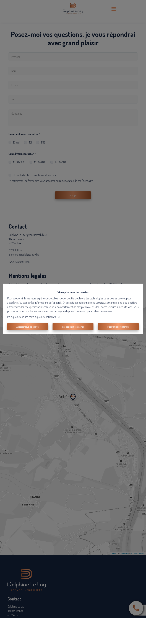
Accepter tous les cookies (27, 326)
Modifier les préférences (118, 326)
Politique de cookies (17, 317)
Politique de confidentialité (45, 317)
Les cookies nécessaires (73, 326)
